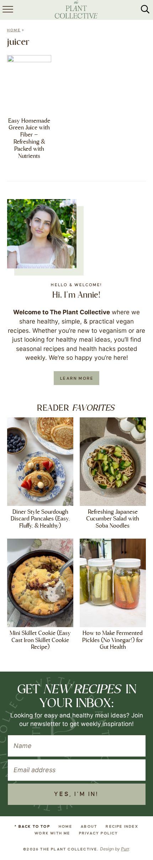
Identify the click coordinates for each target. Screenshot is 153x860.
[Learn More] (41, 233)
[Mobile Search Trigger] (145, 10)
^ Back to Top (32, 826)
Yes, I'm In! (76, 794)
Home (14, 30)
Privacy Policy (98, 833)
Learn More (77, 378)
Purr (125, 848)
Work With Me (52, 833)
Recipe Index (122, 826)
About (89, 826)
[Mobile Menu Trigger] (7, 10)
